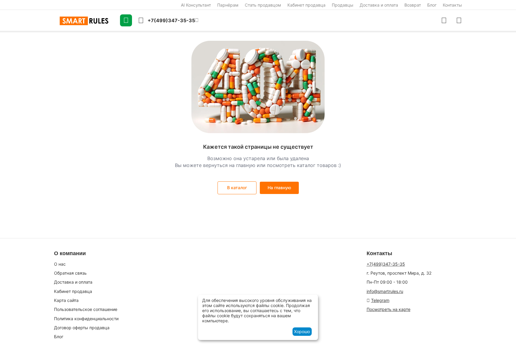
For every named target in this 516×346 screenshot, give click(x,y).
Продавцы (342, 4)
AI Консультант (196, 4)
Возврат (412, 4)
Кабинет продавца (306, 4)
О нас (60, 264)
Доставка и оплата (379, 4)
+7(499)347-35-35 (386, 264)
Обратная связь (70, 273)
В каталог (237, 187)
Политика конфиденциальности (86, 318)
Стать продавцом (263, 4)
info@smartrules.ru (385, 291)
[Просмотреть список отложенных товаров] (459, 20)
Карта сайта (66, 300)
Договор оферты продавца (82, 327)
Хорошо (302, 331)
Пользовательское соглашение (85, 309)
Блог (431, 4)
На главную (279, 187)
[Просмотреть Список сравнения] (444, 20)
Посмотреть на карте (388, 309)
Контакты (452, 4)
